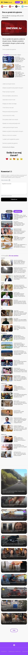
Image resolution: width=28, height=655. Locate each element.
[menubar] (25, 2)
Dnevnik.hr (5, 6)
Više (14, 630)
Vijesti (13, 6)
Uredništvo (4, 651)
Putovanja (26, 6)
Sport (19, 6)
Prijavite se (14, 199)
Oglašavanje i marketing (14, 651)
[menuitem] (25, 2)
